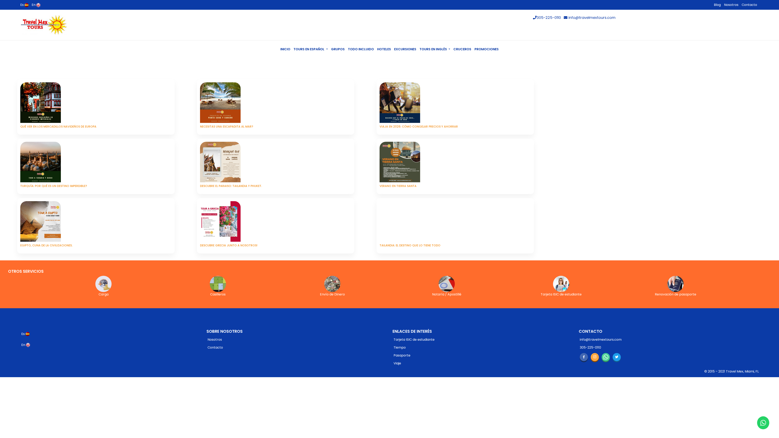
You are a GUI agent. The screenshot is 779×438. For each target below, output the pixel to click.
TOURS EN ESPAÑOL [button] (309, 49)
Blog (717, 4)
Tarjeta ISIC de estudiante (414, 339)
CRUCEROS (462, 49)
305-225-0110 (549, 17)
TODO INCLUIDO (361, 49)
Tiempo (400, 347)
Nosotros (731, 4)
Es (22, 4)
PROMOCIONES (487, 49)
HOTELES (384, 49)
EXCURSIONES (405, 49)
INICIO (286, 49)
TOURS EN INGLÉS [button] (434, 49)
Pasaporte (402, 355)
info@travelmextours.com (591, 17)
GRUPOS (338, 49)
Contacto (749, 4)
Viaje (397, 363)
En (34, 4)
